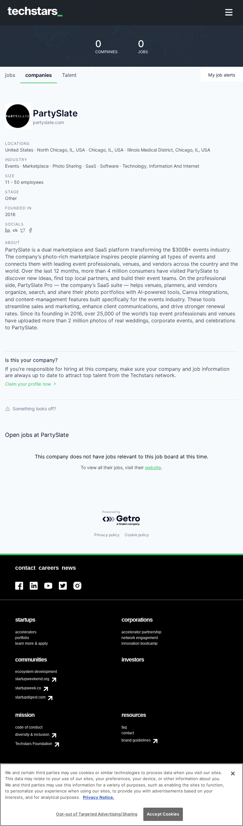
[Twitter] (66, 589)
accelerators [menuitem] (25, 632)
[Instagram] (80, 589)
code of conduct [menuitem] (28, 727)
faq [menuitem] (124, 727)
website (153, 467)
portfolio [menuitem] (22, 638)
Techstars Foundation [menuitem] (33, 744)
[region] (121, 794)
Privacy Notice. (98, 797)
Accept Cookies (163, 814)
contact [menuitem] (128, 733)
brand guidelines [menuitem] (136, 740)
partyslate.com (48, 122)
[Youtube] (51, 589)
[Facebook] (22, 589)
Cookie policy (137, 534)
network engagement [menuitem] (140, 638)
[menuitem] (229, 13)
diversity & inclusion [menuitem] (32, 734)
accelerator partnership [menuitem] (141, 632)
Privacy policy (107, 534)
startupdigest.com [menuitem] (30, 697)
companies (38, 75)
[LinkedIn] (37, 589)
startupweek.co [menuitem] (28, 688)
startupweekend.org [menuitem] (32, 679)
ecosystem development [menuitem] (36, 671)
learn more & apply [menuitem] (31, 643)
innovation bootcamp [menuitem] (140, 643)
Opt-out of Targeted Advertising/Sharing (96, 814)
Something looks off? (34, 408)
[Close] (233, 773)
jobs (10, 75)
